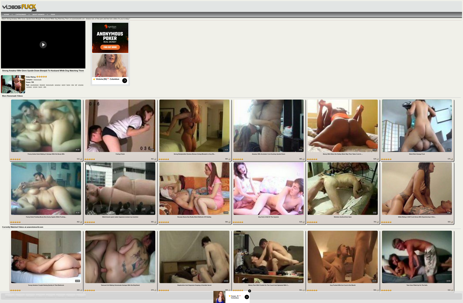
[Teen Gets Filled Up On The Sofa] (417, 231)
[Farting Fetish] (120, 100)
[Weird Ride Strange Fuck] (417, 100)
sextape (29, 87)
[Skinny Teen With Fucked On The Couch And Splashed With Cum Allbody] (269, 231)
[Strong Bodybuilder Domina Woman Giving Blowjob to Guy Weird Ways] (195, 100)
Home (6, 14)
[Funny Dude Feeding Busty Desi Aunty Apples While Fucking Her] (46, 163)
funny (68, 85)
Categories (21, 14)
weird (63, 85)
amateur (58, 85)
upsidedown (34, 85)
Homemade (37, 80)
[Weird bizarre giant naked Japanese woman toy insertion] (120, 163)
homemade (50, 85)
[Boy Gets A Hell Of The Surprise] (269, 163)
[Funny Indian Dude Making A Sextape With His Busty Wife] (46, 100)
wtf (76, 85)
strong (35, 87)
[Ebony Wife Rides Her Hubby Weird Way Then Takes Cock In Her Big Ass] (343, 100)
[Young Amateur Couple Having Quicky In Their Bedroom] (46, 231)
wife (44, 87)
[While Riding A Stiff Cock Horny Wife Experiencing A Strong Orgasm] (417, 163)
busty (40, 87)
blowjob (42, 85)
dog (72, 85)
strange (80, 85)
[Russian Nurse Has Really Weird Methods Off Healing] (195, 163)
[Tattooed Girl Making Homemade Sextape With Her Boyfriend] (120, 231)
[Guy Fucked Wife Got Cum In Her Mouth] (343, 231)
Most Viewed (38, 14)
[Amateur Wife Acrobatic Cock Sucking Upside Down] (269, 100)
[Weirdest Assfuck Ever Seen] (343, 163)
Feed (53, 14)
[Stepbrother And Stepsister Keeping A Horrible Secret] (195, 231)
